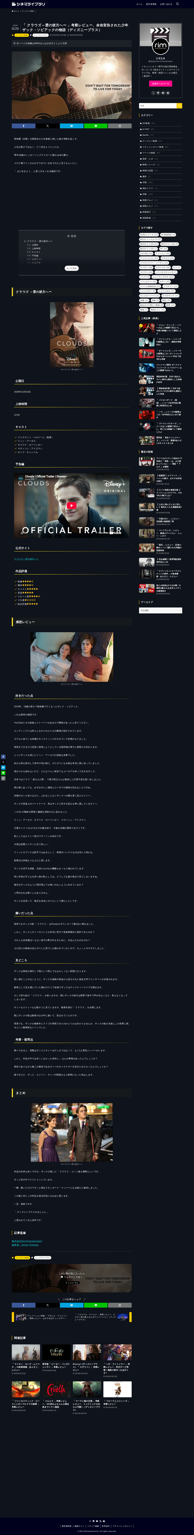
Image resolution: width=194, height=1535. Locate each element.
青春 (143, 310)
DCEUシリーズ (149, 235)
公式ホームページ (160, 83)
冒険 (155, 300)
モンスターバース (149, 296)
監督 (170, 305)
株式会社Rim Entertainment (27, 1241)
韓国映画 (149, 218)
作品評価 (36, 263)
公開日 (35, 245)
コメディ (146, 267)
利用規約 (106, 1526)
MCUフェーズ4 (149, 244)
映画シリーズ (151, 164)
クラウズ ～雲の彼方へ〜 (40, 241)
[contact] (168, 93)
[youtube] (163, 93)
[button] (23, 126)
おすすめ (146, 253)
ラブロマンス (170, 296)
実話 (166, 300)
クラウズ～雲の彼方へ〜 (26, 559)
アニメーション (149, 258)
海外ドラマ (150, 188)
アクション (163, 253)
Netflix (148, 135)
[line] (158, 93)
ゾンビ (144, 277)
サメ (176, 267)
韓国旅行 (149, 212)
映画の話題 (150, 170)
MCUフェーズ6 (148, 249)
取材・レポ (150, 159)
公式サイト (37, 259)
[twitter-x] (153, 93)
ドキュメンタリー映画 (156, 147)
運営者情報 (67, 1526)
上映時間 (36, 248)
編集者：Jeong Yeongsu (25, 1245)
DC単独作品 (168, 235)
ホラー (165, 282)
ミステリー (170, 286)
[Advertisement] (71, 201)
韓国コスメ (150, 206)
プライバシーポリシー (122, 1526)
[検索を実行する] (179, 105)
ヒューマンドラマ (40, 35)
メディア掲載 (93, 1526)
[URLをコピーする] (120, 126)
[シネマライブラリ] (28, 4)
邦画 (148, 194)
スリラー (146, 272)
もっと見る (72, 268)
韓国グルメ (150, 200)
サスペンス (163, 267)
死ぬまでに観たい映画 (151, 305)
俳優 (144, 300)
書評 (147, 176)
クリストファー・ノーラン (154, 263)
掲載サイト (79, 1526)
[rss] (100, 1521)
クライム (168, 258)
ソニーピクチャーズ (166, 272)
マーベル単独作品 (150, 286)
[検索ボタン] (177, 4)
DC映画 (149, 123)
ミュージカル (166, 291)
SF (163, 249)
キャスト (36, 252)
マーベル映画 (151, 153)
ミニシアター (147, 291)
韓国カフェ (158, 310)
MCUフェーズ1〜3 (150, 239)
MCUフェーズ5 (169, 244)
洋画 (148, 182)
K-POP (148, 129)
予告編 (35, 256)
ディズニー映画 (22, 35)
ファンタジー (148, 282)
